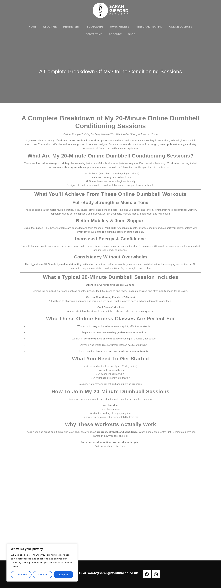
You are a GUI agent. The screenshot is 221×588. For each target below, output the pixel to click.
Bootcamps (95, 26)
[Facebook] (147, 574)
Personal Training (149, 26)
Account (115, 34)
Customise (21, 574)
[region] (42, 563)
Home (33, 26)
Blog (131, 34)
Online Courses (180, 26)
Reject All (42, 574)
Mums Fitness (119, 26)
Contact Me (94, 34)
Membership (71, 26)
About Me (50, 26)
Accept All (63, 574)
